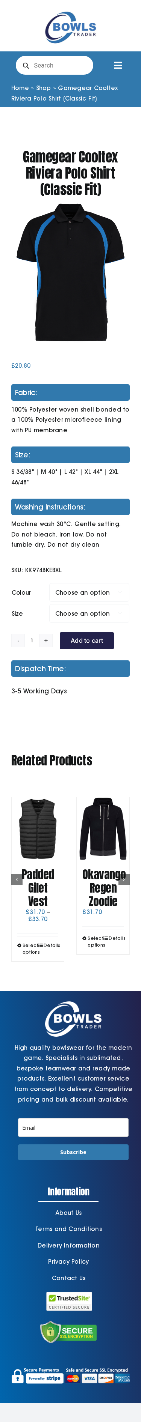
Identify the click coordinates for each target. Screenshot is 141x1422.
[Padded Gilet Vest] (38, 828)
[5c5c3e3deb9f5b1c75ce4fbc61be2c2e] (70, 272)
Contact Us (68, 1278)
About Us (69, 1212)
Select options (30, 948)
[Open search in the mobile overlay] (54, 65)
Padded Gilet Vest (38, 888)
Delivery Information (69, 1245)
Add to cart (87, 640)
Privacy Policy (68, 1261)
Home (20, 88)
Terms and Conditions (68, 1229)
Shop (43, 88)
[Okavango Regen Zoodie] (103, 828)
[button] (17, 879)
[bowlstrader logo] (70, 10)
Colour (21, 592)
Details (51, 945)
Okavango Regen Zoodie (104, 888)
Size (17, 613)
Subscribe (73, 1152)
